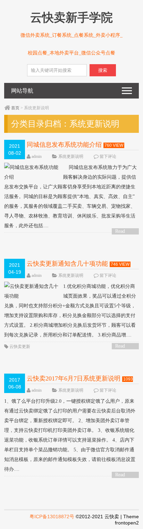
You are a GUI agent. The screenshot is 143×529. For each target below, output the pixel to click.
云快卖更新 (19, 346)
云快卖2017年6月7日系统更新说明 (73, 378)
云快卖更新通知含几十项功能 (67, 263)
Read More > (122, 231)
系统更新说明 (70, 156)
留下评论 (108, 156)
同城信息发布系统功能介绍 (64, 144)
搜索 (102, 70)
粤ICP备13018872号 (52, 516)
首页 (15, 107)
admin (37, 156)
